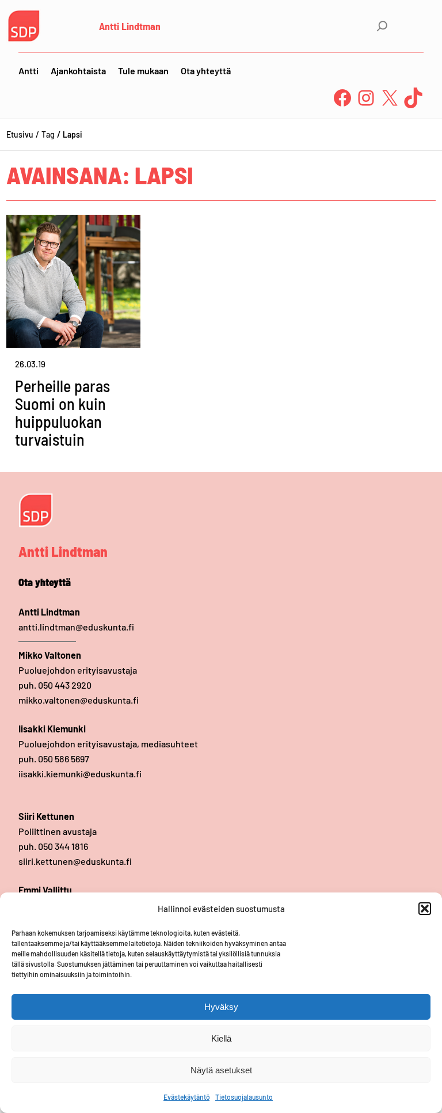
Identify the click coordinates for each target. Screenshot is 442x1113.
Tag (48, 134)
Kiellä (221, 1038)
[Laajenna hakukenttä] (382, 26)
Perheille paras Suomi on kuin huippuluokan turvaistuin (62, 412)
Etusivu (19, 134)
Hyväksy (221, 1007)
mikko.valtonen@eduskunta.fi (78, 699)
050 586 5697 (63, 758)
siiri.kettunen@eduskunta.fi (75, 861)
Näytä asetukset (221, 1070)
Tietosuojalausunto (244, 1097)
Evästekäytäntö (186, 1097)
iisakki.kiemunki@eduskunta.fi (80, 773)
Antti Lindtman (130, 26)
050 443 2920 (65, 684)
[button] (424, 908)
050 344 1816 (63, 846)
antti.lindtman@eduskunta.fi (76, 626)
